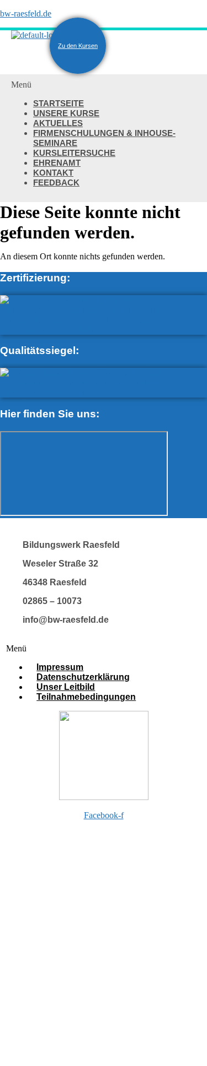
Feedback (56, 182)
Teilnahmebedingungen (86, 696)
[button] (103, 85)
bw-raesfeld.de (25, 13)
